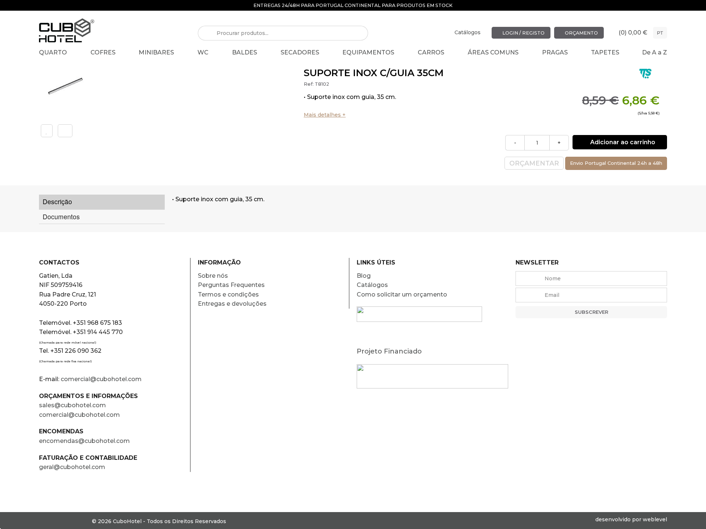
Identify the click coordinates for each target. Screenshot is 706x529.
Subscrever (591, 312)
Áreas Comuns (493, 52)
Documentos (61, 216)
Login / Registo (523, 32)
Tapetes (605, 52)
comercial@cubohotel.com (101, 379)
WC (202, 52)
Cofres (102, 52)
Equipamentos (368, 52)
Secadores (300, 52)
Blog (364, 275)
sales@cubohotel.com (72, 405)
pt (660, 32)
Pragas (555, 52)
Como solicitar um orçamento (402, 294)
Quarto (53, 52)
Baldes (244, 52)
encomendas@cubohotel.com (85, 440)
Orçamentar (534, 163)
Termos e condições (228, 294)
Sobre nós (213, 275)
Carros (431, 52)
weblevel (655, 519)
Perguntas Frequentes (231, 284)
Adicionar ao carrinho (622, 142)
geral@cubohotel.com (72, 467)
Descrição (57, 201)
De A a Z (654, 52)
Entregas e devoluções (232, 303)
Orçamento (581, 32)
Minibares (156, 52)
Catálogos (467, 32)
